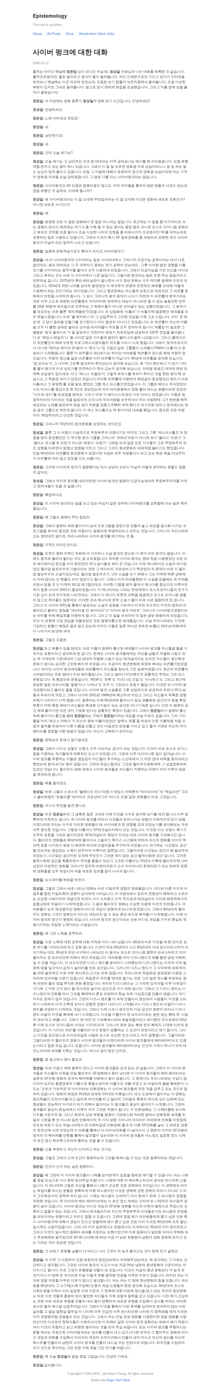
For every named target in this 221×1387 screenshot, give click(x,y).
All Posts (54, 34)
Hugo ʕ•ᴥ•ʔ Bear (118, 1380)
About (37, 34)
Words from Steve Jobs (96, 34)
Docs (70, 34)
